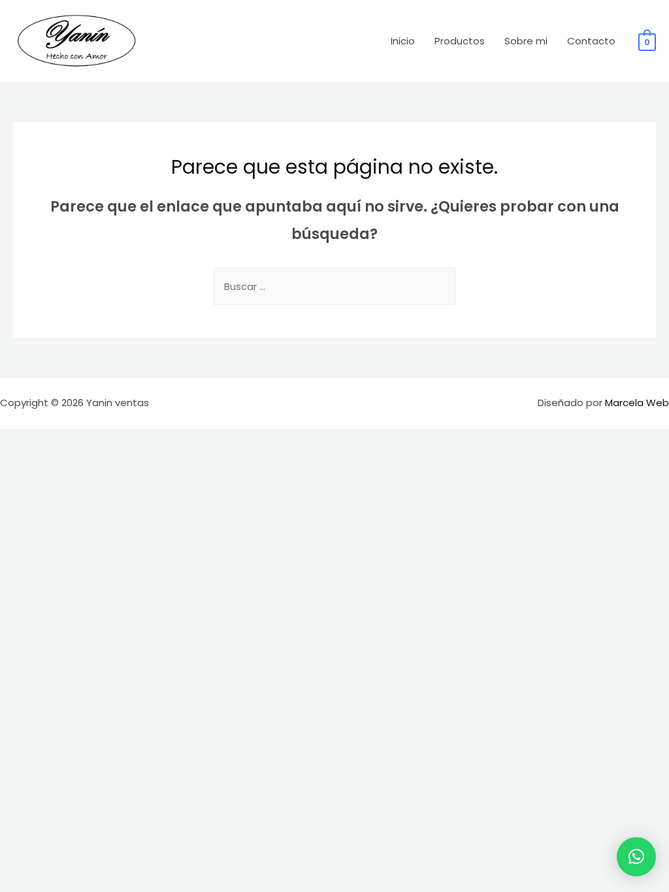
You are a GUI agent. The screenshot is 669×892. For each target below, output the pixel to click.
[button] (636, 856)
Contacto (591, 41)
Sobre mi (525, 41)
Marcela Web (637, 402)
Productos (459, 41)
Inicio (403, 41)
